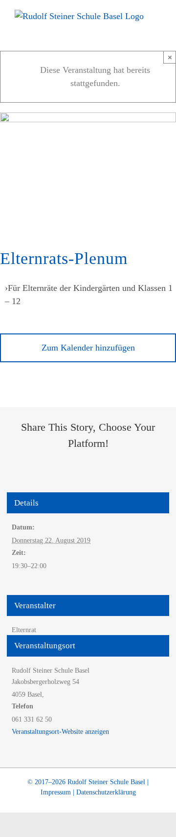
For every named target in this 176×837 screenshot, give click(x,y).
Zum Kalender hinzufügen (88, 347)
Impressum (56, 792)
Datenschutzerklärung (106, 792)
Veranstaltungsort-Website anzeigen (60, 731)
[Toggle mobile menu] (157, 27)
